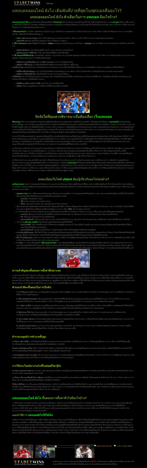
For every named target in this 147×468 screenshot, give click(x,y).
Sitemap (49, 3)
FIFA (70, 209)
